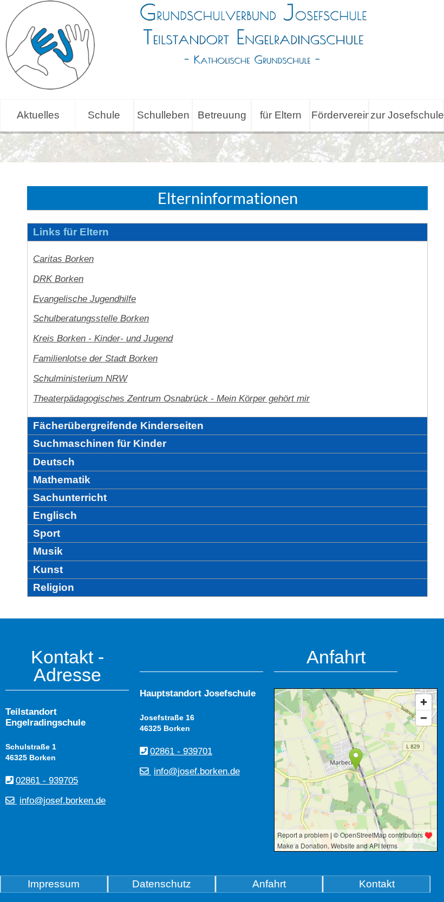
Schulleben (163, 115)
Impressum (54, 884)
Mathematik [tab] (61, 479)
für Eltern (281, 115)
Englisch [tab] (55, 515)
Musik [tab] (48, 551)
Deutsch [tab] (54, 462)
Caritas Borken (63, 259)
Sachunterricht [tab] (70, 497)
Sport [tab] (46, 533)
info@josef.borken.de (62, 800)
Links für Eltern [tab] (71, 232)
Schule (104, 115)
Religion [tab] (53, 587)
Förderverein (339, 115)
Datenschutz (161, 884)
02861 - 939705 (47, 780)
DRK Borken (58, 279)
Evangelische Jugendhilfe (84, 299)
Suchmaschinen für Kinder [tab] (99, 443)
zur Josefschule (406, 115)
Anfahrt (269, 884)
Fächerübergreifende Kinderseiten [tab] (118, 425)
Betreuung (222, 115)
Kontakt (377, 884)
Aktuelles (38, 115)
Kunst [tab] (48, 569)
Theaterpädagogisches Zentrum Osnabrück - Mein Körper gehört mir (171, 398)
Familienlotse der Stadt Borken (95, 358)
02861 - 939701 (181, 751)
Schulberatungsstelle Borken (91, 318)
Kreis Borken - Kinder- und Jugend (103, 338)
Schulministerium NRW (80, 378)
